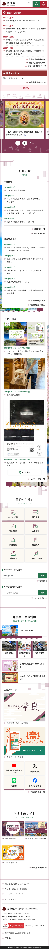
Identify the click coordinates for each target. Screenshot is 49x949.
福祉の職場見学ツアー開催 (18, 282)
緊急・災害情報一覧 (37, 59)
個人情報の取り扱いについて (17, 884)
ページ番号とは (40, 598)
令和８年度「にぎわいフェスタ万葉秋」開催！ (24, 272)
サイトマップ (10, 899)
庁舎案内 (8, 938)
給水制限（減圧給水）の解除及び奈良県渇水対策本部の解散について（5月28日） (25, 211)
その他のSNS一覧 (37, 792)
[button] (29, 4)
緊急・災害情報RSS (37, 63)
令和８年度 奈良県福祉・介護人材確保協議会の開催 (25, 291)
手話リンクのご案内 (36, 926)
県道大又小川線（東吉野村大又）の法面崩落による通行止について (25, 52)
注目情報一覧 (39, 229)
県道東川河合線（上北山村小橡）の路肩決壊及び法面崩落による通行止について (25, 41)
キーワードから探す (13, 570)
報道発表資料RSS (37, 305)
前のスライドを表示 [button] (17, 143)
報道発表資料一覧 (38, 301)
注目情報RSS (39, 233)
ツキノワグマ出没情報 (16, 190)
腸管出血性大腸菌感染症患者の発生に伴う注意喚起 (25, 260)
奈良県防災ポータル (37, 82)
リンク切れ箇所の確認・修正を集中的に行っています (25, 200)
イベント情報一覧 (38, 479)
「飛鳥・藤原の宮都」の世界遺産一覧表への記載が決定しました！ (24, 133)
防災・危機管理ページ (37, 66)
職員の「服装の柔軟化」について (20, 222)
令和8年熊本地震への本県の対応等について (24, 21)
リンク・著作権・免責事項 (16, 889)
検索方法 (43, 581)
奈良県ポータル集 (39, 868)
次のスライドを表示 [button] (24, 143)
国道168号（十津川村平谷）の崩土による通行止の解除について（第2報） (26, 30)
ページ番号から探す (13, 587)
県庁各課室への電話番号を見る (17, 933)
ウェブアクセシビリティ (15, 894)
